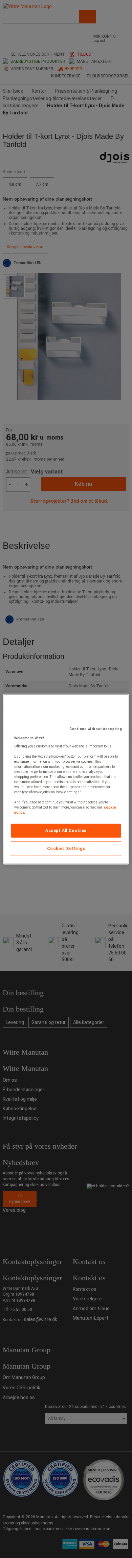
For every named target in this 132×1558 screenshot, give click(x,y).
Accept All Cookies (66, 830)
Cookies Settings (66, 848)
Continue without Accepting (95, 729)
